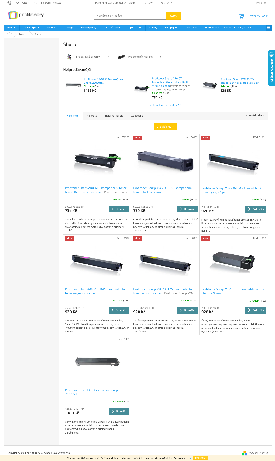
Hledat (173, 15)
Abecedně (137, 116)
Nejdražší (92, 116)
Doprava (148, 3)
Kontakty (166, 3)
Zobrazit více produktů (163, 104)
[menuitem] (11, 28)
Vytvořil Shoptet (258, 453)
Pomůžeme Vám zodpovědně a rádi (115, 3)
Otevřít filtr (165, 126)
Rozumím (200, 458)
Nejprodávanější (114, 116)
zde (189, 458)
